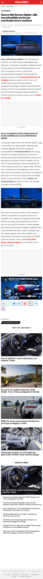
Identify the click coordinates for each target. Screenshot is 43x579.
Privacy (14, 576)
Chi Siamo (7, 574)
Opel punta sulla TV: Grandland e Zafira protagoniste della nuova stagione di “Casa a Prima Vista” (21, 532)
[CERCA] (41, 2)
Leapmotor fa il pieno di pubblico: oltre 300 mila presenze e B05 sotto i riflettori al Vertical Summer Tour (22, 504)
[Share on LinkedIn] (19, 304)
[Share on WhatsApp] (8, 304)
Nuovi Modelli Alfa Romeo (11, 322)
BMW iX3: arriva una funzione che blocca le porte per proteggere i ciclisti (20, 422)
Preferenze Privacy (25, 576)
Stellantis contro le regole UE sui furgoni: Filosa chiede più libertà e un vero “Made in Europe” (22, 526)
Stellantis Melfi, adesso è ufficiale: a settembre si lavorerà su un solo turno (20, 515)
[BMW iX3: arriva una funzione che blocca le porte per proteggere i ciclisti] (21, 407)
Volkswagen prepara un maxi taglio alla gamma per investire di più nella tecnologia (20, 453)
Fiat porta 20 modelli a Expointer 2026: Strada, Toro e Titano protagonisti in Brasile (20, 391)
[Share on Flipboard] (25, 304)
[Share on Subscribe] (3, 309)
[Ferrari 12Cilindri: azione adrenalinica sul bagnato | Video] (21, 344)
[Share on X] (30, 304)
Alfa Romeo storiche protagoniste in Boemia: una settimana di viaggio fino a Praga (20, 521)
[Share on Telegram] (35, 304)
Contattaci (25, 574)
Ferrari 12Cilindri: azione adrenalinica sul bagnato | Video (19, 359)
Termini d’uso (35, 574)
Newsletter (16, 574)
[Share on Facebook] (3, 304)
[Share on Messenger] (14, 304)
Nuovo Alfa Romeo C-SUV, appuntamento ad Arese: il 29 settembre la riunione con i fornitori (21, 509)
